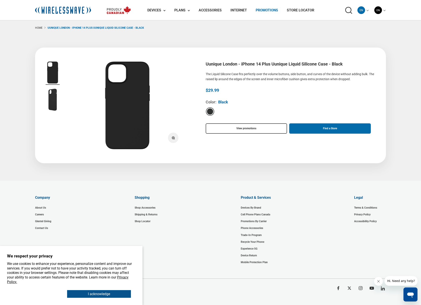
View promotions (246, 128)
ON (378, 10)
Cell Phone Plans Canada (255, 214)
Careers (39, 214)
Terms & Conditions (365, 207)
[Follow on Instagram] (361, 288)
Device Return (249, 255)
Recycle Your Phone (252, 241)
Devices (154, 10)
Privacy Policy (362, 214)
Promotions (267, 10)
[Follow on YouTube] (372, 288)
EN (361, 10)
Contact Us (41, 228)
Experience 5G (249, 248)
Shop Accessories (145, 207)
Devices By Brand (251, 207)
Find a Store (330, 128)
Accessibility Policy (365, 221)
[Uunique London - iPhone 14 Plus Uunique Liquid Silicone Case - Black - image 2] (53, 100)
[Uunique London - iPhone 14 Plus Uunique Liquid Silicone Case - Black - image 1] (53, 73)
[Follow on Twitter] (349, 288)
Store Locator (300, 10)
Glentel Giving (43, 221)
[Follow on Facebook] (338, 288)
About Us (40, 207)
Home (39, 27)
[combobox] (361, 10)
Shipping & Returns (146, 214)
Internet (238, 10)
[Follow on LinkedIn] (383, 289)
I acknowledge (99, 294)
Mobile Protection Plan (254, 262)
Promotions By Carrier (254, 221)
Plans (180, 10)
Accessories (210, 10)
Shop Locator (142, 221)
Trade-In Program (251, 235)
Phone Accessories (252, 228)
